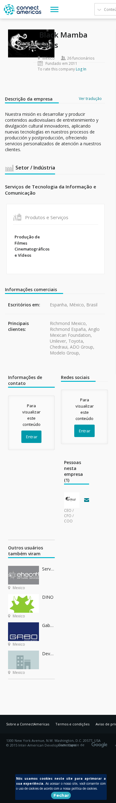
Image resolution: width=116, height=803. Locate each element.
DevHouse (48, 653)
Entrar (31, 437)
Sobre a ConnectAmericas (27, 724)
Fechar (61, 795)
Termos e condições (72, 724)
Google (101, 742)
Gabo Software (48, 625)
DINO (48, 597)
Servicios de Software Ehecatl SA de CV (48, 569)
